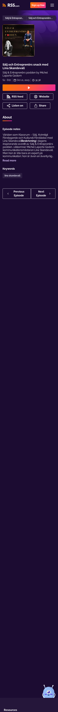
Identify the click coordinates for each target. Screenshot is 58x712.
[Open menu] (52, 5)
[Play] (29, 87)
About (7, 117)
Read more (9, 160)
